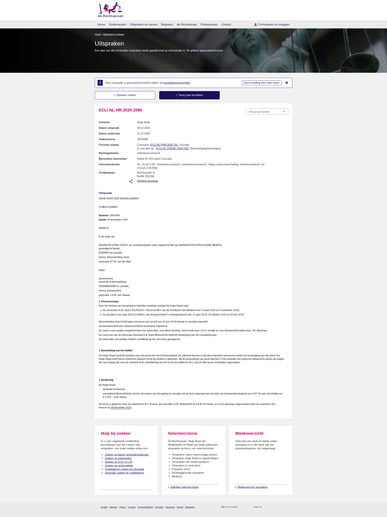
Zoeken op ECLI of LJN (118, 461)
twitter (265, 507)
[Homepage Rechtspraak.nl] (109, 9)
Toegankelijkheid (145, 507)
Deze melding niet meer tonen (261, 82)
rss (241, 507)
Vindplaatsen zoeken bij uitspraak (124, 469)
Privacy (122, 507)
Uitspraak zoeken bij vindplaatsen (124, 472)
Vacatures (170, 507)
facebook (270, 507)
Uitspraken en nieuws (143, 24)
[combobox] (267, 111)
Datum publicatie (109, 133)
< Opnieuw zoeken (125, 95)
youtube (286, 507)
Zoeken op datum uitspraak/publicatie (127, 454)
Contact (226, 24)
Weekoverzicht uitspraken (252, 487)
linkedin (281, 507)
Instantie (104, 122)
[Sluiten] (287, 83)
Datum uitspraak (109, 127)
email (246, 507)
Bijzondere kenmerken (113, 158)
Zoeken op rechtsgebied (119, 465)
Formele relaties (109, 144)
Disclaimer (190, 507)
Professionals (209, 24)
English (104, 507)
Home (101, 24)
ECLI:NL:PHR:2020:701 (164, 144)
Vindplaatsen (107, 172)
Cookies (131, 507)
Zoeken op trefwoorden (118, 458)
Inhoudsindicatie (109, 164)
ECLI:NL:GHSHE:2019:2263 (172, 148)
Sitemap (113, 507)
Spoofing (159, 507)
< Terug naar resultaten (189, 95)
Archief (180, 507)
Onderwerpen (117, 24)
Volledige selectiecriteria (184, 487)
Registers (167, 24)
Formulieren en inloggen (273, 24)
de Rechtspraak (187, 24)
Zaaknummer (107, 139)
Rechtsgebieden (109, 153)
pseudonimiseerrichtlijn (176, 82)
